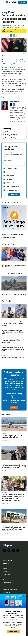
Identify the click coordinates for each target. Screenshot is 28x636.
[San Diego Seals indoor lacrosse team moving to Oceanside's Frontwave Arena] (14, 516)
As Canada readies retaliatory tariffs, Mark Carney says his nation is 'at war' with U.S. (12, 349)
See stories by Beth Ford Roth (18, 121)
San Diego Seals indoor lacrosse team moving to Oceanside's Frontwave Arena (13, 529)
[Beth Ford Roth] (4, 105)
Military (8, 97)
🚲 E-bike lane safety (9, 132)
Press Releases (6, 574)
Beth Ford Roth (7, 25)
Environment (4, 433)
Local (2, 462)
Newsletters (6, 563)
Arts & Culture (4, 492)
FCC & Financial (6, 568)
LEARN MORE (13, 631)
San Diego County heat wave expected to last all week (11, 436)
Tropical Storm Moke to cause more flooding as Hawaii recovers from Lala (12, 356)
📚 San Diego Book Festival (11, 135)
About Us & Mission (7, 560)
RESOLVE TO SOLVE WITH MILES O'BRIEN (13, 294)
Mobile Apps (6, 571)
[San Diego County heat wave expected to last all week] (14, 424)
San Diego (17, 97)
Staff (4, 579)
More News (5, 415)
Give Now (22, 2)
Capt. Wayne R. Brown (19, 60)
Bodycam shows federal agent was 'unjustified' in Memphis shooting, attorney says (11, 340)
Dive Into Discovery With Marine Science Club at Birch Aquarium (13, 266)
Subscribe (14, 194)
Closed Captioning (7, 592)
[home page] (11, 2)
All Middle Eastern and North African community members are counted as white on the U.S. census (12, 235)
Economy (3, 525)
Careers (5, 566)
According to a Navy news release (11, 67)
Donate (14, 407)
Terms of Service (7, 582)
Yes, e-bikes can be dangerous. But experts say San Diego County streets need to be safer (13, 466)
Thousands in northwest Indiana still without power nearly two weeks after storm (12, 332)
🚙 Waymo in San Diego (10, 138)
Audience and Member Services (10, 589)
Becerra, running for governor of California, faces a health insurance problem (12, 323)
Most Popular (6, 301)
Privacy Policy (6, 577)
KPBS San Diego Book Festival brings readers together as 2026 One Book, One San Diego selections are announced (13, 497)
